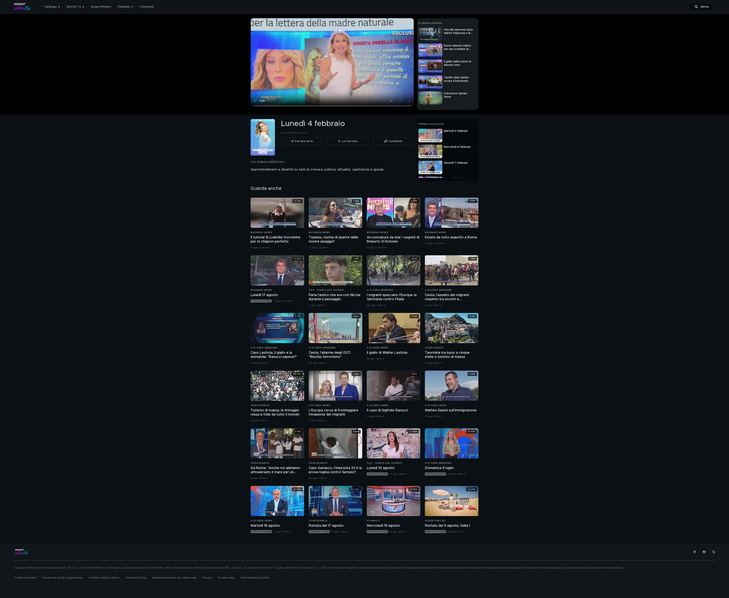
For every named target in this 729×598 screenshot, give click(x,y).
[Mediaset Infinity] (22, 7)
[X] (713, 552)
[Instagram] (704, 552)
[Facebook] (694, 552)
